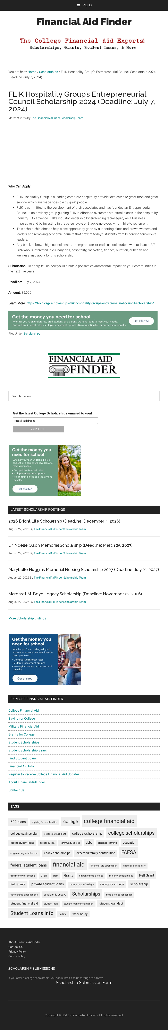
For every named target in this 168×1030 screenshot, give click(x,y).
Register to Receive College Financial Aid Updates (43, 774)
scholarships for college (119, 894)
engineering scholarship (24, 853)
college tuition (47, 843)
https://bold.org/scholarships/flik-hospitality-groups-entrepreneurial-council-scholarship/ (90, 303)
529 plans (18, 822)
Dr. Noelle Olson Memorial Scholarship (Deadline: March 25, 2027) (70, 545)
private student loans (47, 884)
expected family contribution (95, 853)
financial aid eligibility (134, 865)
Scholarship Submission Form (84, 982)
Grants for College (21, 734)
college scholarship (87, 833)
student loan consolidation (78, 903)
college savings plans (55, 834)
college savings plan (24, 833)
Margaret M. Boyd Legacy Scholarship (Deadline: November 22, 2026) (75, 593)
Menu (87, 5)
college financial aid (109, 821)
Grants (68, 875)
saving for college (112, 884)
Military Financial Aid (23, 726)
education (129, 842)
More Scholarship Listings (27, 618)
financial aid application (104, 865)
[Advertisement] (84, 155)
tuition (63, 914)
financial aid (69, 864)
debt (89, 842)
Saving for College (21, 718)
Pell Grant (146, 875)
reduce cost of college (82, 884)
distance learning (107, 842)
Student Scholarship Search (28, 750)
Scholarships (32, 333)
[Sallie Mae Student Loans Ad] (83, 328)
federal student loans (28, 865)
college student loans (22, 842)
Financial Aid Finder (84, 21)
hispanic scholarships (91, 875)
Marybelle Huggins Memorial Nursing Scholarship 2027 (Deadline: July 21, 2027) (83, 569)
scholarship (139, 884)
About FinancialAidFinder (26, 782)
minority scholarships (121, 875)
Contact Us (16, 790)
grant (55, 875)
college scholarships (131, 833)
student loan (51, 903)
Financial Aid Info (21, 766)
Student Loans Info (31, 913)
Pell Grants (17, 884)
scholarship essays (55, 894)
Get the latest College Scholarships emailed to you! (52, 413)
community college (70, 843)
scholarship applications (24, 894)
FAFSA (128, 852)
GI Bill (44, 875)
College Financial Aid (23, 710)
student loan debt (111, 903)
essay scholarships (57, 853)
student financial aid (24, 903)
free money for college (22, 875)
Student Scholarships (23, 742)
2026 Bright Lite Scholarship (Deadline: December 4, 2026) (64, 521)
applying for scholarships (44, 822)
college (70, 821)
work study (80, 914)
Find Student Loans (22, 758)
